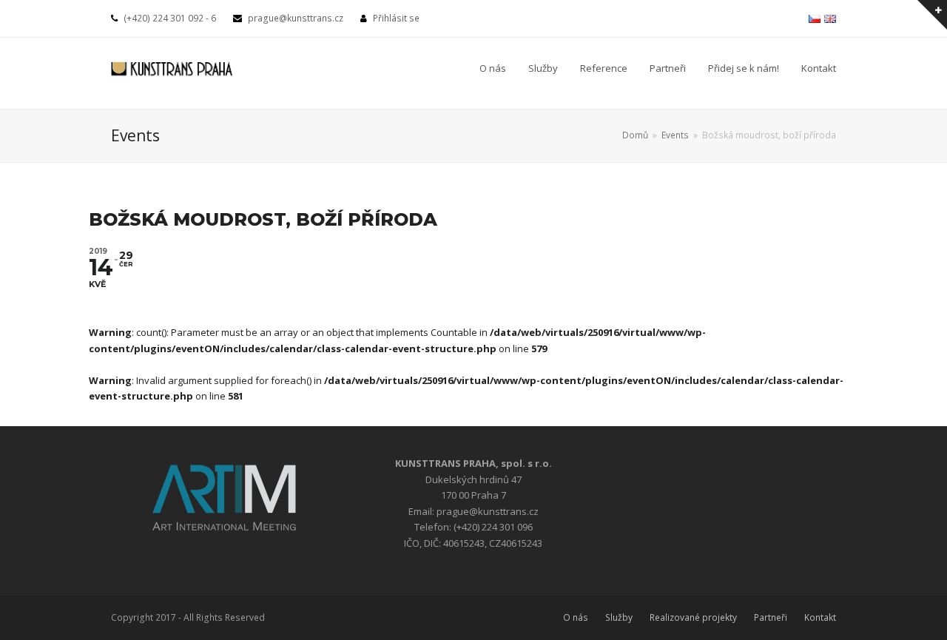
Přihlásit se (396, 18)
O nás (575, 617)
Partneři (770, 617)
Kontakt (820, 617)
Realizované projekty (693, 617)
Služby (619, 617)
